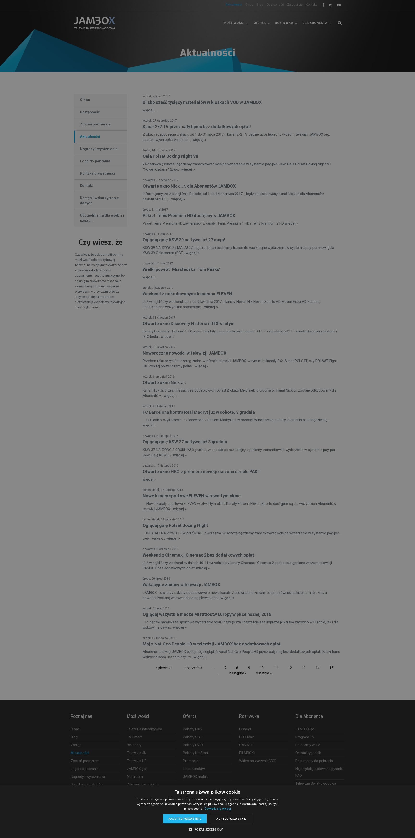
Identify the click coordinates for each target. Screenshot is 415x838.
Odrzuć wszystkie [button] (231, 819)
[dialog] (207, 419)
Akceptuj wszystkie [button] (185, 819)
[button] (207, 829)
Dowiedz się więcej (217, 809)
